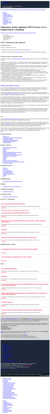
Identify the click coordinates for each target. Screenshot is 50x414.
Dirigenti (5, 168)
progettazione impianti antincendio (10, 394)
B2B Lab (5, 18)
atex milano (5, 381)
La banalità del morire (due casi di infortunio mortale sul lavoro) (15, 212)
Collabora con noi (6, 14)
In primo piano (6, 2)
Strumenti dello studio (7, 15)
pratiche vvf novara (7, 378)
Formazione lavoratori (7, 172)
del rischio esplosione (16, 58)
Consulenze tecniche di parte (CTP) (10, 196)
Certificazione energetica (8, 191)
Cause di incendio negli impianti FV (9, 268)
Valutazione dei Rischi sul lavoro (10, 147)
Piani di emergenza (7, 142)
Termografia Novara (7, 390)
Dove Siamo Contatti (7, 22)
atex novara (5, 380)
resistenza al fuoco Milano (8, 385)
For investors (5, 20)
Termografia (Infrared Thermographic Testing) (12, 181)
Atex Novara (28, 49)
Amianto (5, 158)
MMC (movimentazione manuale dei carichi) (12, 152)
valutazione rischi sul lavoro (9, 397)
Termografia (4, 229)
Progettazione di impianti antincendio (10, 140)
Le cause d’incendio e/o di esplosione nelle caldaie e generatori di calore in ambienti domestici (21, 309)
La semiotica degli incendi (7, 302)
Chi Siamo (5, 13)
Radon (4, 159)
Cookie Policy (4, 276)
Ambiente (5, 358)
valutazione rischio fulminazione (9, 398)
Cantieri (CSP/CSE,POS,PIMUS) (10, 160)
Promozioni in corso (7, 21)
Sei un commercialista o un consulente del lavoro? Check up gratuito (16, 256)
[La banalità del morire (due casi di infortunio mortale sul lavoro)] (14, 210)
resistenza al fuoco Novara (8, 384)
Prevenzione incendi (7, 354)
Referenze (5, 23)
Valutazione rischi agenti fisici (9, 153)
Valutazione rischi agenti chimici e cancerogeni (12, 154)
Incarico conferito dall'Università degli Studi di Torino (13, 203)
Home (4, 12)
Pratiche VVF (6, 136)
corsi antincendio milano (8, 387)
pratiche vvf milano (7, 379)
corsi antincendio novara (8, 386)
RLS (4, 176)
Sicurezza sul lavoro (7, 355)
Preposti (4, 175)
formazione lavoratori (7, 395)
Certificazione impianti (7, 139)
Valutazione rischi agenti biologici (10, 155)
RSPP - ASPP (6, 148)
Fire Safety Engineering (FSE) (9, 141)
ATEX (28, 87)
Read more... (4, 207)
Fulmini (4, 151)
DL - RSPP (5, 169)
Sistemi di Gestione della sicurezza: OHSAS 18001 (13, 161)
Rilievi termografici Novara (8, 392)
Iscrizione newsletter (7, 19)
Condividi (3, 369)
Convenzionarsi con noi (8, 16)
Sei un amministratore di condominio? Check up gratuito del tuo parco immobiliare (19, 249)
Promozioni (5, 1)
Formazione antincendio (8, 171)
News (4, 4)
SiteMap (18, 368)
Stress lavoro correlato (7, 163)
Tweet (2, 131)
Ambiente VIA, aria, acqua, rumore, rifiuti (11, 186)
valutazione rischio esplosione (7, 85)
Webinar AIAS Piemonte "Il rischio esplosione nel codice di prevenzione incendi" (19, 237)
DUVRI (5, 157)
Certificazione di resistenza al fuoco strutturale (12, 137)
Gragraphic (47, 375)
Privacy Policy (32, 374)
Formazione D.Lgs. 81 (7, 356)
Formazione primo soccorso (9, 174)
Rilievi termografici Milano (8, 393)
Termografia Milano (7, 391)
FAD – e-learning (6, 170)
